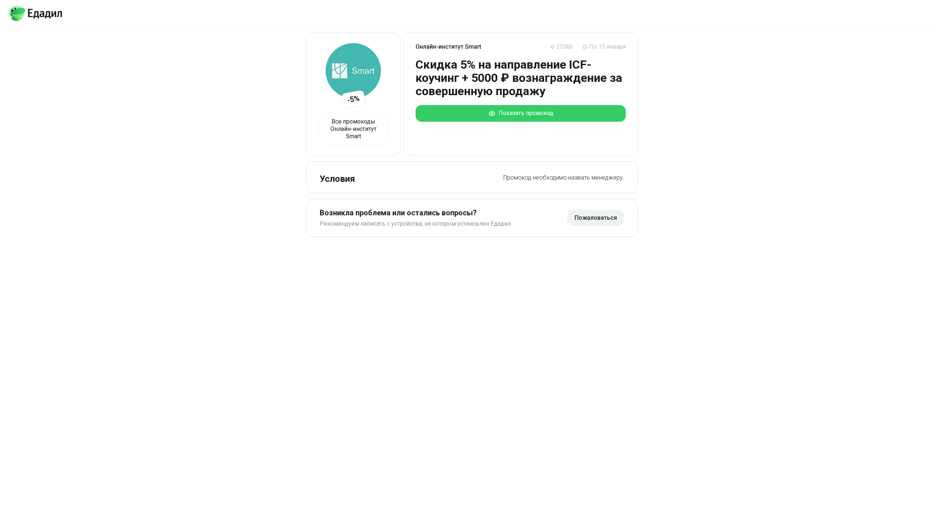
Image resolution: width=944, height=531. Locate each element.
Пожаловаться (596, 217)
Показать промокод (524, 113)
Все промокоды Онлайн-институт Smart (353, 129)
